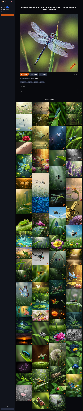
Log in (7, 406)
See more (37, 78)
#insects (30, 82)
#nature (36, 82)
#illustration (23, 82)
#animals (42, 82)
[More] (72, 74)
